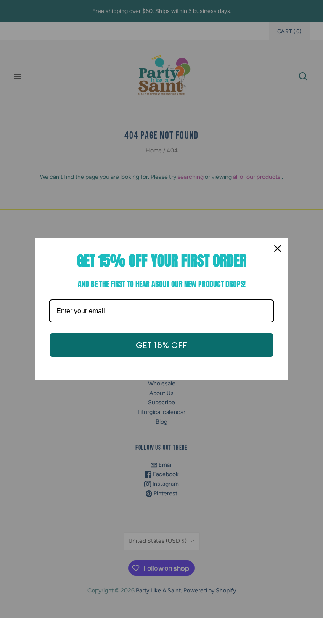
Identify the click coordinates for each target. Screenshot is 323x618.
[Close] (277, 248)
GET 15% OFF (161, 345)
